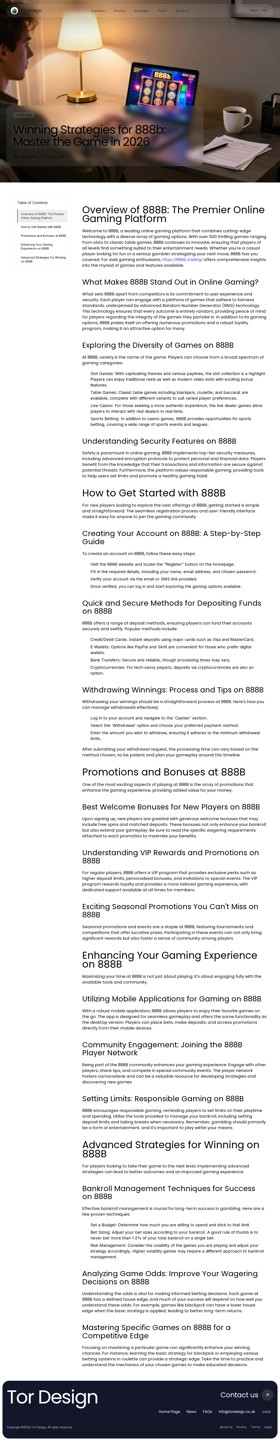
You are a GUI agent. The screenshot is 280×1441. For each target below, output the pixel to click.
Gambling (24, 114)
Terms (255, 1427)
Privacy (242, 1427)
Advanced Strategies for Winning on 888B (43, 259)
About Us (226, 1427)
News (191, 1411)
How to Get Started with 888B (41, 227)
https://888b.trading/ (182, 259)
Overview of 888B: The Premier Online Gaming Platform (42, 216)
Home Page (169, 1411)
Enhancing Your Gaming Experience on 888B (37, 246)
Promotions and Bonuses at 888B (43, 235)
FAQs (207, 1411)
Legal (268, 1427)
